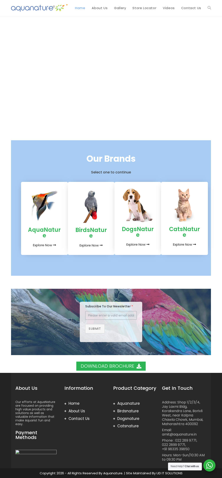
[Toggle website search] (209, 8)
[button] (4, 71)
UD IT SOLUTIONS (170, 473)
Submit (95, 328)
